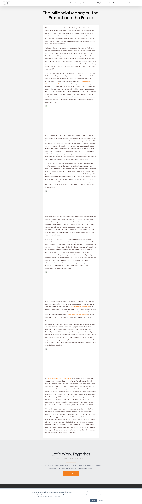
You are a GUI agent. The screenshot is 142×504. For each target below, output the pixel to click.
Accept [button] (93, 500)
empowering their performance (77, 314)
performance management (80, 307)
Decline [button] (101, 500)
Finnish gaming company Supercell (59, 378)
